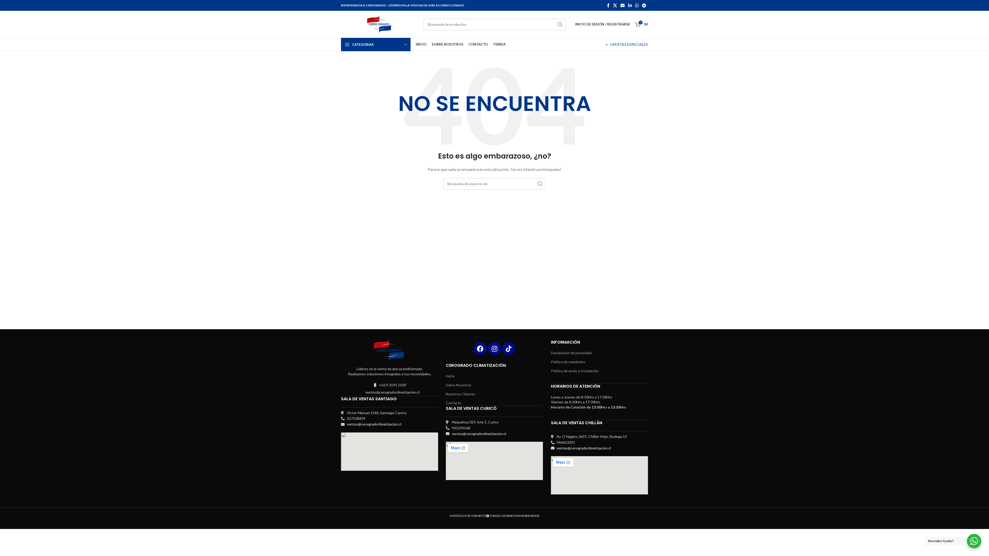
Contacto (453, 403)
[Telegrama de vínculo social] (644, 5)
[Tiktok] (508, 348)
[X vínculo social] (615, 5)
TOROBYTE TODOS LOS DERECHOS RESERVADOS (505, 515)
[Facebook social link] (608, 5)
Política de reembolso (568, 362)
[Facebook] (480, 348)
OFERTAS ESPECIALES (629, 44)
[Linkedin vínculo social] (629, 5)
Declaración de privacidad (571, 353)
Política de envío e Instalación (575, 371)
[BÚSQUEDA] (560, 24)
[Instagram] (494, 348)
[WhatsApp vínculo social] (636, 5)
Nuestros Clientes (460, 394)
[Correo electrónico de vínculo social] (622, 5)
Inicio (450, 376)
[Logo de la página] (379, 24)
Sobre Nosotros (458, 385)
